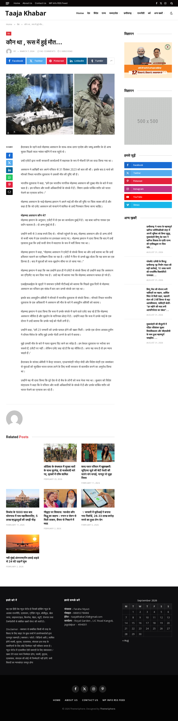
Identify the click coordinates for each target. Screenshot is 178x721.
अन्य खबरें (158, 13)
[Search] (171, 3)
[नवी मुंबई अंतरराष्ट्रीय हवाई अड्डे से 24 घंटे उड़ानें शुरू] (22, 544)
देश (88, 13)
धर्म (149, 13)
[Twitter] (9, 163)
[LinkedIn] (9, 170)
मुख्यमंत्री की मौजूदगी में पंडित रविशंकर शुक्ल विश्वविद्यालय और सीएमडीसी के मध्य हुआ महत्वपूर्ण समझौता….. (158, 331)
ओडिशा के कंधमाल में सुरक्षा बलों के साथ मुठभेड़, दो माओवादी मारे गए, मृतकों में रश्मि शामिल (59, 470)
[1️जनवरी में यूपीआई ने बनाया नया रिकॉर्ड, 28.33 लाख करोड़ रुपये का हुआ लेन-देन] (98, 498)
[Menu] (7, 3)
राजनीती (140, 13)
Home (17, 3)
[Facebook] (9, 156)
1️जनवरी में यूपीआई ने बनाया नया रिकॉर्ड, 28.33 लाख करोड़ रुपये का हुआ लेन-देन (97, 515)
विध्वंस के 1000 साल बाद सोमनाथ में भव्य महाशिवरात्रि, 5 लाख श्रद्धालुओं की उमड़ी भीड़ (22, 515)
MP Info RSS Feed (58, 3)
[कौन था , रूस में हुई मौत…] (60, 104)
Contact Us (40, 3)
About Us (27, 3)
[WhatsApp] (9, 177)
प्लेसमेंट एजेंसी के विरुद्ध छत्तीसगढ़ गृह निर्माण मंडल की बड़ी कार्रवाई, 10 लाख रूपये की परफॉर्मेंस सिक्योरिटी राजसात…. (159, 268)
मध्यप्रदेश (113, 13)
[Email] (9, 192)
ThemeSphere (107, 708)
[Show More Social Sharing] (111, 61)
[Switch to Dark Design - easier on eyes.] (171, 13)
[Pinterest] (9, 185)
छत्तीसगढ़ (128, 13)
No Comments (47, 51)
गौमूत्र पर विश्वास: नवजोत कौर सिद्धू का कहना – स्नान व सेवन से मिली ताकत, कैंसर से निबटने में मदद (60, 517)
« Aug (125, 640)
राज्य (104, 13)
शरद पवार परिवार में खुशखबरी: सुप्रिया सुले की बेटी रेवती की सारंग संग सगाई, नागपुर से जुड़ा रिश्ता (96, 472)
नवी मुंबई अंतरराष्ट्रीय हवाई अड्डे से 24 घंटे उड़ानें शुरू (22, 559)
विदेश (96, 13)
